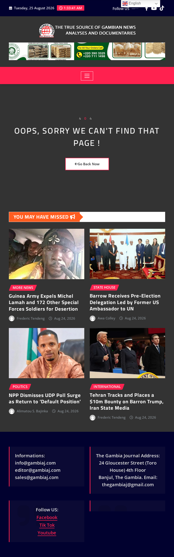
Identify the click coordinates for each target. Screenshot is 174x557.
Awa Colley (106, 318)
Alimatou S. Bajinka (32, 411)
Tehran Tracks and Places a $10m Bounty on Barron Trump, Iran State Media (127, 401)
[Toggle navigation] (87, 75)
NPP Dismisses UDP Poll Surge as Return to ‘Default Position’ (45, 398)
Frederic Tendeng (31, 318)
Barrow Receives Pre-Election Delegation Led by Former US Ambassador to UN (125, 302)
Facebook (46, 517)
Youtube (47, 533)
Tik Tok (47, 525)
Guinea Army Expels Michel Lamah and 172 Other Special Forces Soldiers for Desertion (44, 302)
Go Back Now (88, 164)
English (134, 3)
